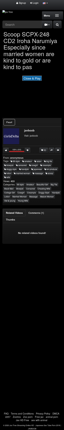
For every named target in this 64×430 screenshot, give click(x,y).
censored (22, 165)
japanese (37, 169)
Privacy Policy (43, 413)
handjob (25, 169)
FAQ (6, 413)
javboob (34, 135)
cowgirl (34, 165)
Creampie (31, 192)
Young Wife (23, 200)
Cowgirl (21, 192)
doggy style (11, 169)
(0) (44, 150)
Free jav (39, 416)
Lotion (7, 196)
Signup (22, 2)
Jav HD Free (22, 420)
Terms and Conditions (22, 413)
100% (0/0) (18, 150)
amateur (28, 161)
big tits (49, 161)
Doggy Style (44, 192)
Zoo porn (28, 416)
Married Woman (19, 196)
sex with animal (39, 420)
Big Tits (54, 184)
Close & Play (32, 78)
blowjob (9, 165)
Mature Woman (47, 196)
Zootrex (17, 416)
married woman (23, 173)
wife (8, 177)
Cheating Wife (44, 188)
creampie (46, 165)
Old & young (9, 200)
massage (38, 173)
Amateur (30, 184)
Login (35, 2)
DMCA (56, 413)
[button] (45, 3)
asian (39, 161)
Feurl (9, 122)
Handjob (56, 192)
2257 (8, 416)
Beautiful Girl (42, 184)
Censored (30, 188)
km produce (51, 169)
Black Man (9, 188)
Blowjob (19, 188)
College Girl (9, 192)
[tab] (14, 212)
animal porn (52, 416)
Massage (33, 196)
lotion (8, 173)
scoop (50, 173)
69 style (16, 161)
